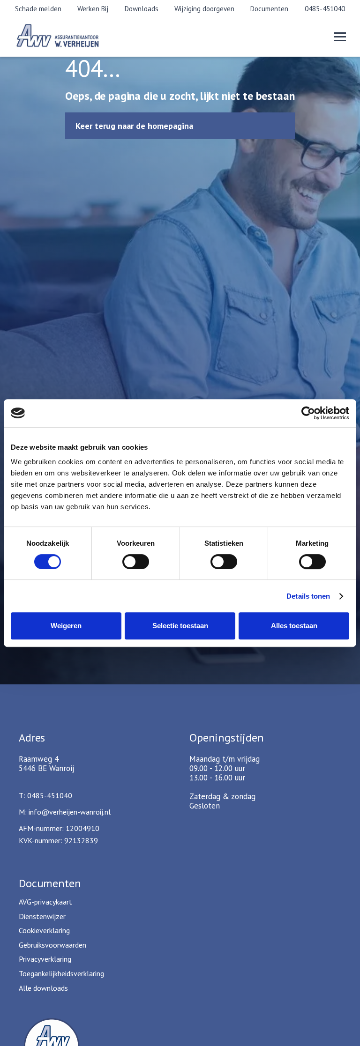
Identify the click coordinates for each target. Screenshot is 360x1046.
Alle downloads (43, 988)
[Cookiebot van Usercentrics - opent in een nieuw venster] (308, 413)
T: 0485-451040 (45, 795)
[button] (340, 37)
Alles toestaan (294, 626)
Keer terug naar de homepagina (134, 125)
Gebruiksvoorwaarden (52, 945)
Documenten (269, 8)
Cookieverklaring (44, 930)
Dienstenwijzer (42, 916)
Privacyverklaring (45, 959)
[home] (70, 37)
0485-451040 (325, 8)
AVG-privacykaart (45, 901)
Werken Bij (92, 8)
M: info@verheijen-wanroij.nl (65, 811)
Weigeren (66, 626)
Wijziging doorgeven (204, 8)
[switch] (135, 561)
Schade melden (38, 8)
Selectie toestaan (180, 626)
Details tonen (308, 596)
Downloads (141, 8)
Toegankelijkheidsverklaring (61, 973)
